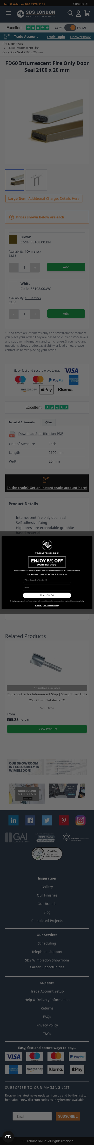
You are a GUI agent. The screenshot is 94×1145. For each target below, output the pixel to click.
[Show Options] (69, 580)
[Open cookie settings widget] (8, 1137)
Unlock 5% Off (47, 595)
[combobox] (46, 580)
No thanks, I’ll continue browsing (47, 605)
